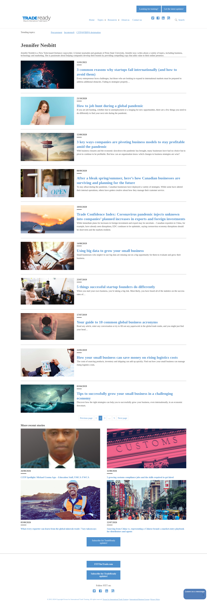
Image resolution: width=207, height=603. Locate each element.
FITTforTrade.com (103, 564)
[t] (152, 18)
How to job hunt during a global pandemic (110, 106)
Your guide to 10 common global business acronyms (117, 322)
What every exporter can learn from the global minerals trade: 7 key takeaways (58, 529)
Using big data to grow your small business (110, 251)
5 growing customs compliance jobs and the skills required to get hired (140, 477)
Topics (100, 20)
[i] (168, 18)
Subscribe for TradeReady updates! (103, 541)
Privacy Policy (155, 599)
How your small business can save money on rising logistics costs (127, 357)
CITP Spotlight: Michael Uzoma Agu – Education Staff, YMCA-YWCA (55, 477)
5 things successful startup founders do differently (116, 287)
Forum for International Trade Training (116, 599)
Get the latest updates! (173, 9)
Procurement (56, 32)
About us (125, 20)
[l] (163, 18)
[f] (158, 18)
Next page (122, 418)
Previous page (86, 418)
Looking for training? (148, 9)
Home (91, 20)
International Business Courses (139, 599)
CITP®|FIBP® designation (88, 32)
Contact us (137, 20)
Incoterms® (69, 32)
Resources (112, 20)
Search (181, 20)
